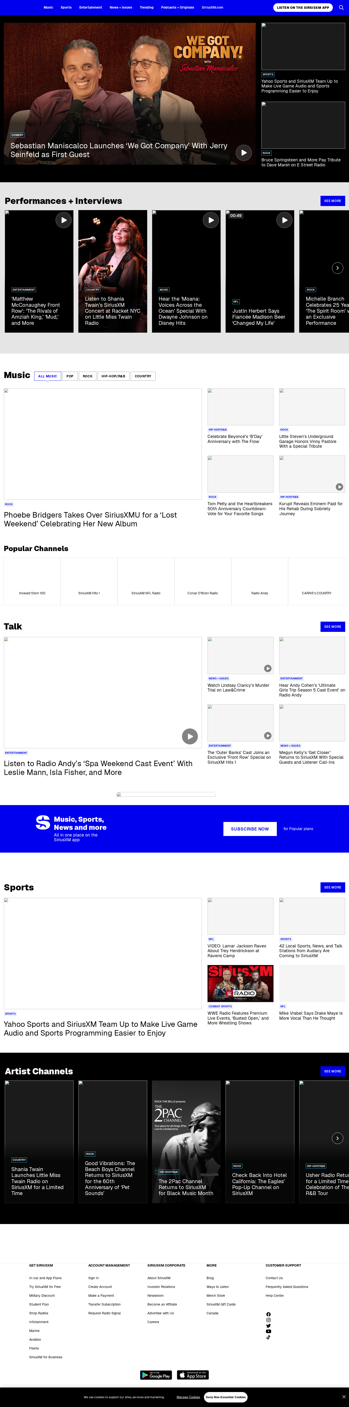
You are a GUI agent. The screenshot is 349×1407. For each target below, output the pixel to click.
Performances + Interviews (63, 200)
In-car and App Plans (45, 1278)
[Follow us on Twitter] (270, 1326)
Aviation (35, 1339)
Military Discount (42, 1295)
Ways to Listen (218, 1287)
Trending (147, 7)
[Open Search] (341, 7)
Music (48, 7)
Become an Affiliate (162, 1304)
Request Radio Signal (104, 1313)
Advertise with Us (160, 1313)
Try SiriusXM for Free (45, 1287)
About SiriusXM (158, 1278)
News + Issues (121, 7)
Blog (210, 1278)
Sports (66, 7)
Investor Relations (161, 1287)
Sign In (93, 1278)
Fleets (34, 1348)
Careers (153, 1322)
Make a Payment (101, 1295)
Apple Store (193, 1375)
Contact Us (274, 1278)
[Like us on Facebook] (270, 1314)
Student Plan (39, 1304)
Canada (212, 1313)
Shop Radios (38, 1313)
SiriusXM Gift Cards (221, 1304)
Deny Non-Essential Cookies (226, 1397)
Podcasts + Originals (177, 7)
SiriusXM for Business (45, 1357)
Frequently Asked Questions (287, 1287)
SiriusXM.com (212, 7)
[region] (174, 1397)
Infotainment (38, 1322)
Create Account (100, 1287)
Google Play (156, 1375)
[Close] (344, 1397)
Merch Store (216, 1295)
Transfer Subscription (104, 1304)
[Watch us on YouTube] (270, 1331)
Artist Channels (39, 1071)
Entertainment (90, 7)
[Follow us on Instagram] (270, 1320)
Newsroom (155, 1295)
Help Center (275, 1295)
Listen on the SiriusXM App (303, 7)
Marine (34, 1331)
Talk (13, 626)
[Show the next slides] (337, 268)
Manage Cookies (188, 1397)
